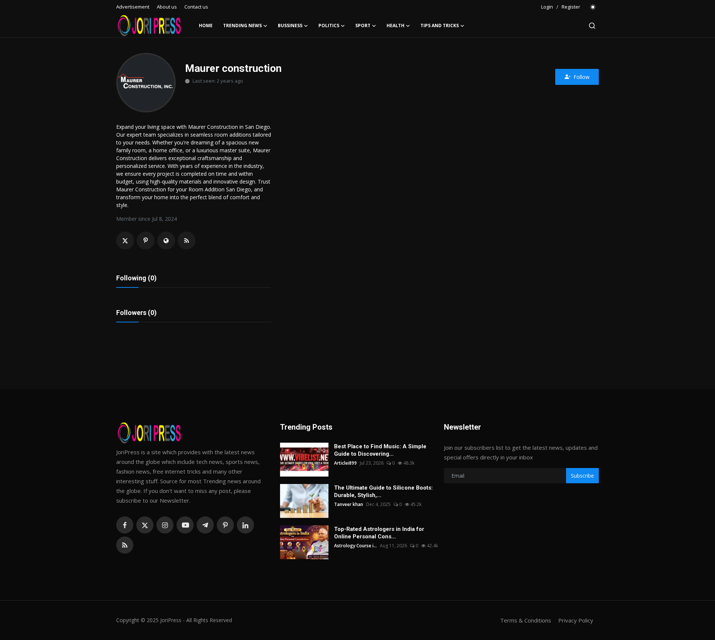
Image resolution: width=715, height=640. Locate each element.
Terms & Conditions (525, 620)
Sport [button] (363, 25)
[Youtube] (185, 525)
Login (547, 6)
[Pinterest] (225, 525)
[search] (592, 25)
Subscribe (582, 475)
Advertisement (132, 6)
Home (206, 25)
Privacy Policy (575, 620)
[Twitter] (144, 525)
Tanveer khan (348, 504)
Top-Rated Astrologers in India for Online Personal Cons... (379, 533)
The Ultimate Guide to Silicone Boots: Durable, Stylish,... (383, 491)
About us (167, 6)
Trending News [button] (242, 25)
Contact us (196, 6)
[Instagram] (165, 525)
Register (571, 6)
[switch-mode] (593, 7)
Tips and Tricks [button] (439, 25)
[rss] (124, 545)
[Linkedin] (245, 525)
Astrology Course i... (355, 545)
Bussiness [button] (290, 25)
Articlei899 (345, 463)
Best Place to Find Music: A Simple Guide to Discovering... (380, 450)
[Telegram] (205, 525)
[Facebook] (124, 525)
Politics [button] (328, 25)
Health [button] (395, 25)
